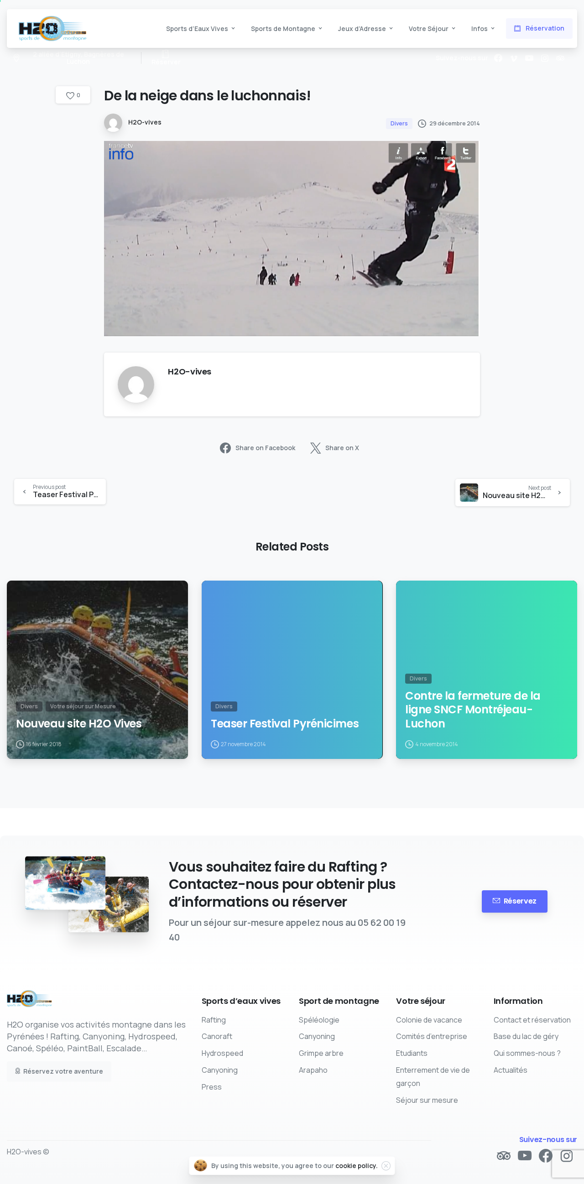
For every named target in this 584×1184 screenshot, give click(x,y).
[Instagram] (545, 58)
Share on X (342, 448)
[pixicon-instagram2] (566, 1156)
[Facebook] (498, 58)
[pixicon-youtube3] (524, 1156)
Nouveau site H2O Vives (78, 724)
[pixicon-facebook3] (545, 1156)
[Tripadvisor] (560, 58)
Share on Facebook (265, 448)
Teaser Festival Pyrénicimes (285, 724)
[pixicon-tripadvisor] (503, 1156)
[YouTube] (529, 58)
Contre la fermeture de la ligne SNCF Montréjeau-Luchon (473, 710)
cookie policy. (356, 1165)
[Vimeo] (513, 58)
